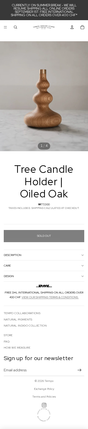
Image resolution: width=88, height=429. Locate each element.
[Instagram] (44, 405)
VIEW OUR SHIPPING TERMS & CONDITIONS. (50, 297)
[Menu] (5, 27)
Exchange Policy (44, 389)
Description (12, 255)
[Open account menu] (72, 27)
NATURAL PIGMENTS (18, 319)
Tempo (49, 381)
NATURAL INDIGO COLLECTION (25, 325)
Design (9, 276)
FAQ (6, 341)
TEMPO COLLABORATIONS (22, 313)
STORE (8, 335)
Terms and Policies (44, 397)
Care (7, 265)
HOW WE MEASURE (17, 348)
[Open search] (15, 27)
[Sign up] (79, 370)
